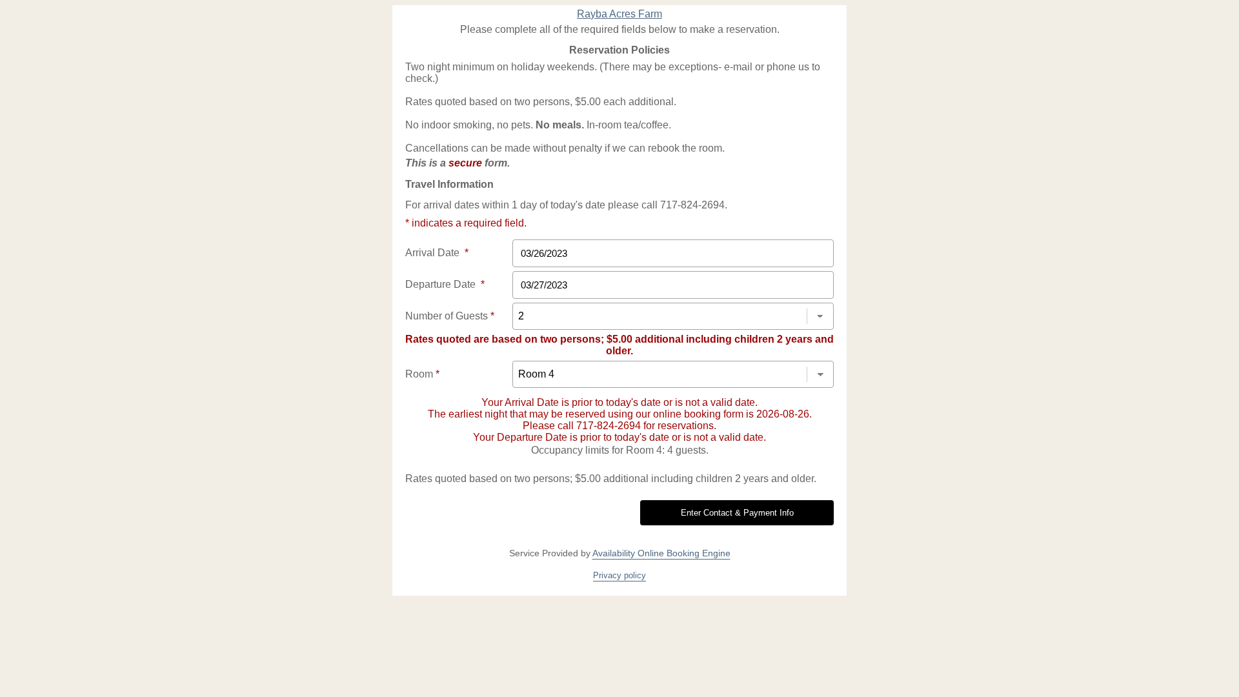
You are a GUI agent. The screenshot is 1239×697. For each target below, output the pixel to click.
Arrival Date (436, 252)
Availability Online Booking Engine (661, 553)
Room (422, 374)
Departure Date (445, 284)
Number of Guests (449, 315)
